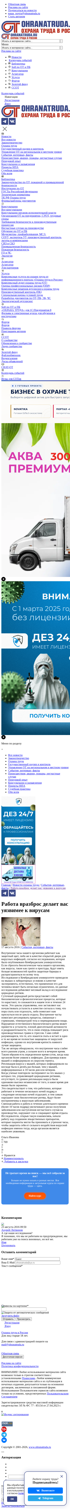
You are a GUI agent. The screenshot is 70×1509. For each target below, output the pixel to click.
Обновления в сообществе (16, 343)
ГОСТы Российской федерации (19, 191)
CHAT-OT (7, 367)
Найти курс (35, 1196)
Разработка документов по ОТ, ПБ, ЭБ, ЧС (26, 298)
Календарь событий (20, 60)
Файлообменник (11, 355)
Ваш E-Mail (8, 1262)
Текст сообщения (12, 1265)
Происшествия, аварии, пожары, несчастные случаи (31, 158)
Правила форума (11, 328)
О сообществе (9, 340)
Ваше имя (7, 1258)
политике (23, 1493)
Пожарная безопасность (15, 249)
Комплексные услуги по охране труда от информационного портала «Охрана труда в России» (32, 278)
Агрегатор (18, 73)
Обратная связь (17, 4)
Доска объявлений (12, 361)
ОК (12, 1499)
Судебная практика (12, 170)
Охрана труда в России (14, 1332)
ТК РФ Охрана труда (13, 197)
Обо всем (6, 173)
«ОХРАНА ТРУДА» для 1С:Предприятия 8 (26, 310)
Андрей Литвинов (12, 1230)
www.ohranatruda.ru (40, 1447)
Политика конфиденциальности (20, 1366)
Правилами (28, 1378)
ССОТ (15, 87)
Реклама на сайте (18, 7)
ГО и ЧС (6, 252)
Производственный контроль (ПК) (21, 292)
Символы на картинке (15, 1305)
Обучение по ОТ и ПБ (14, 231)
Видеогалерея (9, 358)
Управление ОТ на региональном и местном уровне (31, 151)
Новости (17, 57)
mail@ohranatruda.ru (12, 1344)
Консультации (20, 70)
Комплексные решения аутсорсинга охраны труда (30, 288)
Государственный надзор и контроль (22, 148)
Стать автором (16, 16)
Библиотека (18, 63)
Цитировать (8, 1245)
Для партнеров (10, 267)
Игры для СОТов (11, 378)
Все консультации (11, 209)
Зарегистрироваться (12, 1506)
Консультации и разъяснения (18, 164)
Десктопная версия (12, 1357)
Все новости (8, 139)
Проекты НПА (10, 167)
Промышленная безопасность (18, 246)
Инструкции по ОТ (12, 188)
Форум (16, 80)
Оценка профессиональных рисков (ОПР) (25, 285)
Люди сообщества (11, 346)
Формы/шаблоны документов (18, 200)
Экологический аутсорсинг (17, 301)
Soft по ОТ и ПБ (21, 67)
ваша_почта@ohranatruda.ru (24, 13)
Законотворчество (11, 142)
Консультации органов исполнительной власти (28, 212)
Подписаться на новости (22, 10)
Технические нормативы (15, 194)
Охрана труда (9, 145)
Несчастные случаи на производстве (22, 228)
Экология (6, 255)
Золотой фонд (20, 84)
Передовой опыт (11, 161)
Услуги (16, 77)
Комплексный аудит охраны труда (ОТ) (24, 282)
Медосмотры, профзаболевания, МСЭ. (23, 234)
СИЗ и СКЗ (8, 243)
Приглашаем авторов (13, 331)
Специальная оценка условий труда (22, 295)
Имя (3, 1242)
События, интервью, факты (17, 154)
